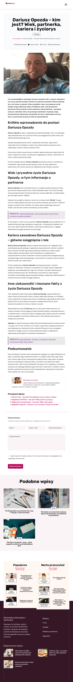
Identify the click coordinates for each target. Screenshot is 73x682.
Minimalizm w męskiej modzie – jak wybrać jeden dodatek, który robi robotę (59, 602)
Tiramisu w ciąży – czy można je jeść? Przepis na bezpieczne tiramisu (26, 589)
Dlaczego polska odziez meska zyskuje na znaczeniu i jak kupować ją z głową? (59, 591)
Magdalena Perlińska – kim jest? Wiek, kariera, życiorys (32, 400)
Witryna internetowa (55, 428)
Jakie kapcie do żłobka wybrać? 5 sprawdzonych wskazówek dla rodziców (23, 653)
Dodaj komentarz (15, 436)
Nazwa (11, 428)
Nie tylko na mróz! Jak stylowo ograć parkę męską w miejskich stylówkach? (53, 513)
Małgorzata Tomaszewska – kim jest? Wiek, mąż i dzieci (32, 402)
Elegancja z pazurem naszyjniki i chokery (26, 601)
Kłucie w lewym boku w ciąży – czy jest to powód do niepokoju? (24, 664)
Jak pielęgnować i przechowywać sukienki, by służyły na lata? (26, 577)
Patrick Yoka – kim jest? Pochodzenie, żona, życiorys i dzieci (34, 397)
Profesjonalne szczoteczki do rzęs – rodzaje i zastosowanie (19, 512)
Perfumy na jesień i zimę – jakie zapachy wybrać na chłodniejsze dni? (19, 544)
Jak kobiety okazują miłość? (59, 578)
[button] (65, 4)
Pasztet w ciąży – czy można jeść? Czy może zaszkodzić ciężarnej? (58, 653)
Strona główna (17, 38)
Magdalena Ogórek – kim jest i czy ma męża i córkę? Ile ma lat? (35, 405)
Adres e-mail (33, 428)
